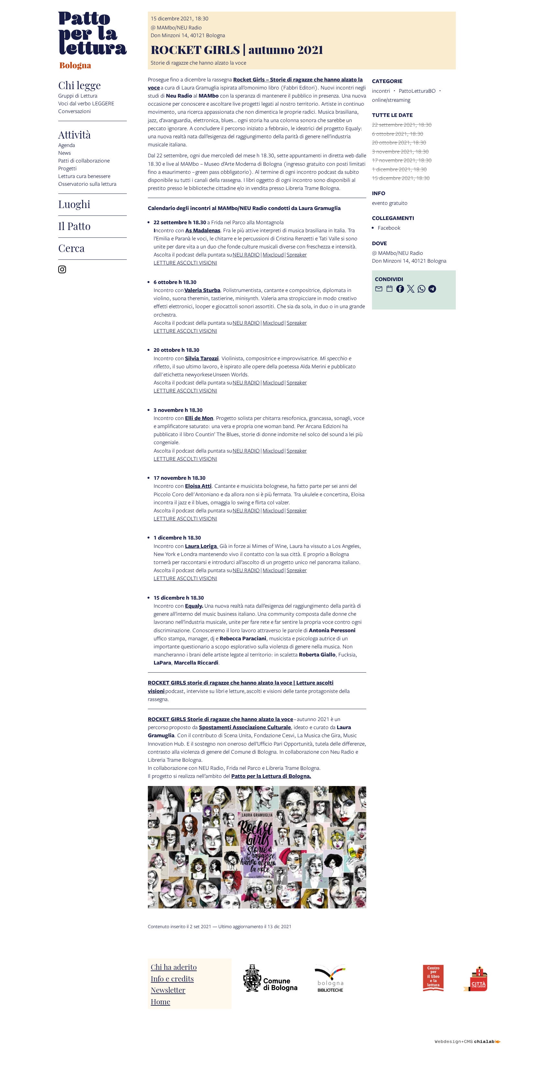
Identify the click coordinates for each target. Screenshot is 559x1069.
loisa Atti (200, 485)
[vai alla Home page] (92, 42)
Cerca (71, 247)
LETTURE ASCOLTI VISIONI (185, 262)
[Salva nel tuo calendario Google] (389, 289)
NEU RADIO (246, 254)
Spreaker (297, 254)
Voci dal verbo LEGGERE (86, 103)
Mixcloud (273, 254)
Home (160, 1001)
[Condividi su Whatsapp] (421, 289)
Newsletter (168, 989)
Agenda (66, 145)
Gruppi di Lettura (77, 95)
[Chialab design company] (468, 1036)
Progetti (67, 168)
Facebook (389, 227)
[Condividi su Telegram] (432, 289)
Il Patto (74, 225)
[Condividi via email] (379, 289)
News (64, 152)
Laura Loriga (201, 546)
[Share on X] (411, 289)
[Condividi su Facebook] (400, 289)
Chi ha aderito (174, 966)
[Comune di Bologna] (270, 978)
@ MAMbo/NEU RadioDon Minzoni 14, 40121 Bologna (188, 31)
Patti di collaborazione (84, 160)
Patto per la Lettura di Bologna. (271, 776)
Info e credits (172, 978)
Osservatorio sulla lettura (87, 183)
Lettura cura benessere (84, 176)
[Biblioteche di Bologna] (330, 978)
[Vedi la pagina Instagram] (62, 269)
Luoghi (74, 203)
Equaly (193, 605)
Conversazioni (74, 111)
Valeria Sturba (202, 290)
